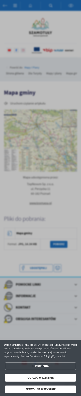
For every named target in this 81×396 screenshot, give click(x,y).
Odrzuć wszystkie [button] (41, 378)
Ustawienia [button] (40, 366)
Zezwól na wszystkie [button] (41, 389)
